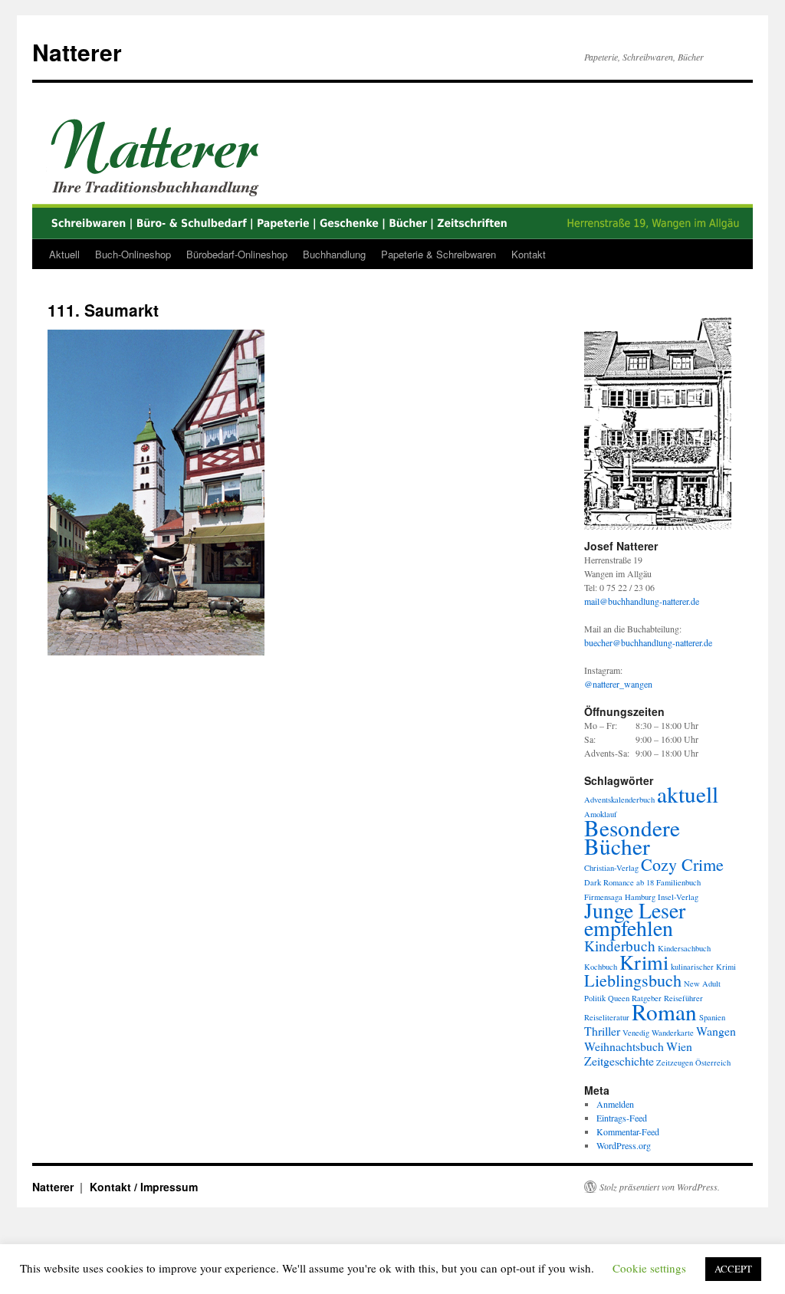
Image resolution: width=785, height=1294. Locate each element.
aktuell (687, 794)
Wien (679, 1046)
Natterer (77, 51)
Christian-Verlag (611, 867)
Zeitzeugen (674, 1062)
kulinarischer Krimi (703, 966)
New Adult (702, 983)
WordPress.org (623, 1145)
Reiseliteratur (606, 1017)
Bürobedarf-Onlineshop (236, 254)
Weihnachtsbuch (624, 1046)
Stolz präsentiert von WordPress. (659, 1187)
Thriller (602, 1031)
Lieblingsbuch (633, 980)
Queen (618, 998)
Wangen (716, 1031)
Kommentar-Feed (627, 1131)
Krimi (643, 961)
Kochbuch (600, 966)
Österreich (713, 1062)
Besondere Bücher (632, 837)
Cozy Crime (682, 864)
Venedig (635, 1032)
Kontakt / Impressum (144, 1186)
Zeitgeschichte (619, 1061)
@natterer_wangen (618, 684)
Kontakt (528, 254)
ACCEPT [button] (733, 1269)
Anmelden (615, 1104)
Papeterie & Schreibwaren (438, 254)
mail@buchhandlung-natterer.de (641, 601)
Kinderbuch (619, 945)
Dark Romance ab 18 (619, 882)
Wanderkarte (673, 1032)
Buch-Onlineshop (133, 254)
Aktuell (64, 254)
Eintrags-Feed (621, 1118)
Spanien (712, 1017)
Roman (664, 1011)
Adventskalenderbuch (619, 799)
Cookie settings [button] (649, 1268)
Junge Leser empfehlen (634, 919)
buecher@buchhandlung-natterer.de (648, 642)
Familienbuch (678, 882)
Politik (595, 998)
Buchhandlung (334, 254)
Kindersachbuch (684, 948)
